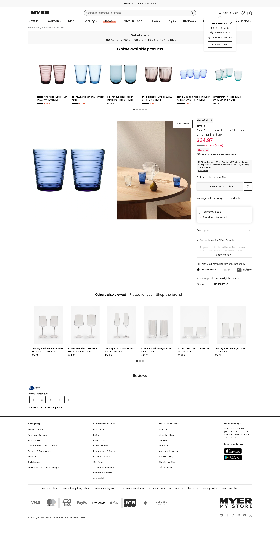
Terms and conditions (132, 488)
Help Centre (99, 429)
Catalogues (34, 461)
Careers (163, 440)
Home (30, 27)
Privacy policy (210, 488)
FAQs (96, 435)
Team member (230, 488)
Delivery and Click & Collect (43, 445)
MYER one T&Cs (157, 488)
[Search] (192, 13)
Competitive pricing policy (75, 488)
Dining (38, 27)
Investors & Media (168, 451)
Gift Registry (99, 461)
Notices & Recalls (102, 472)
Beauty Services (101, 456)
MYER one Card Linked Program (44, 467)
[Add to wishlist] (248, 186)
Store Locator (100, 445)
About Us (163, 445)
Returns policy (49, 488)
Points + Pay (34, 440)
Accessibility (99, 478)
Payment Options (37, 435)
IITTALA (201, 126)
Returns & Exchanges (39, 451)
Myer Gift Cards (167, 435)
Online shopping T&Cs (105, 488)
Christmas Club (167, 461)
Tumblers (60, 27)
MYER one (164, 429)
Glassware (48, 27)
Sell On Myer (165, 467)
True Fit (32, 456)
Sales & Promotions (103, 467)
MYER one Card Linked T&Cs (183, 488)
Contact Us (99, 440)
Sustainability (166, 456)
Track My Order (36, 429)
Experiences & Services (105, 451)
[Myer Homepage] (40, 14)
